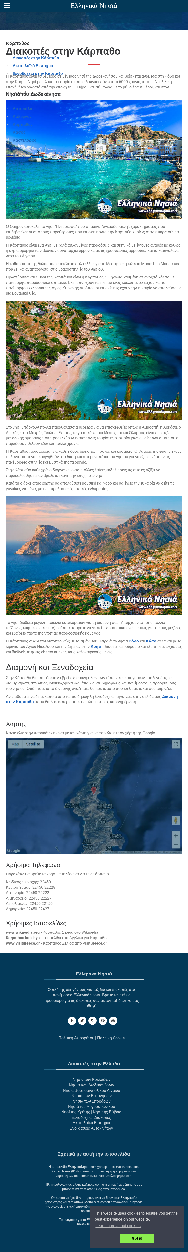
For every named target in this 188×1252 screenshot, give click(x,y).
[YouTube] (113, 1021)
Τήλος (18, 203)
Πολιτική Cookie (111, 1038)
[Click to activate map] (94, 796)
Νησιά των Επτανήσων (91, 1095)
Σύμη (17, 195)
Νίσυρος (20, 171)
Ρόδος (19, 187)
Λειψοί (19, 156)
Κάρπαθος (23, 124)
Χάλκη (19, 211)
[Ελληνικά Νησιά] (94, 6)
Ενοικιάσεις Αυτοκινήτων (91, 1128)
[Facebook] (72, 1021)
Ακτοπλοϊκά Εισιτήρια (33, 65)
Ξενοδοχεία (82, 1117)
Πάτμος (20, 179)
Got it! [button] (137, 1238)
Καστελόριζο (24, 140)
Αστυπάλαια (24, 108)
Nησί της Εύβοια (107, 1112)
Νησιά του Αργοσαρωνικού (91, 1106)
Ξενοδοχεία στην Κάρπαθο (38, 73)
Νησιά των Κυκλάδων (91, 1079)
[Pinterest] (103, 1021)
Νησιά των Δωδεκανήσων (91, 1085)
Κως (17, 148)
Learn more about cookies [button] (118, 1226)
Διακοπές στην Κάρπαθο (36, 58)
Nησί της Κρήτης (75, 1112)
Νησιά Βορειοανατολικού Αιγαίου (91, 1090)
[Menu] (7, 6)
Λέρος (18, 163)
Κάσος (19, 132)
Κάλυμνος (22, 116)
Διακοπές (102, 1117)
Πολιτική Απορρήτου (76, 1038)
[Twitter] (82, 1021)
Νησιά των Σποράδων (91, 1101)
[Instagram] (92, 1021)
